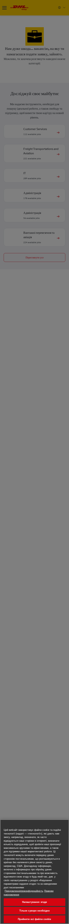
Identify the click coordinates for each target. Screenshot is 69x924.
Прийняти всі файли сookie (34, 919)
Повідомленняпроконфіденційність (24, 891)
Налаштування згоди (34, 902)
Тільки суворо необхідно (34, 910)
